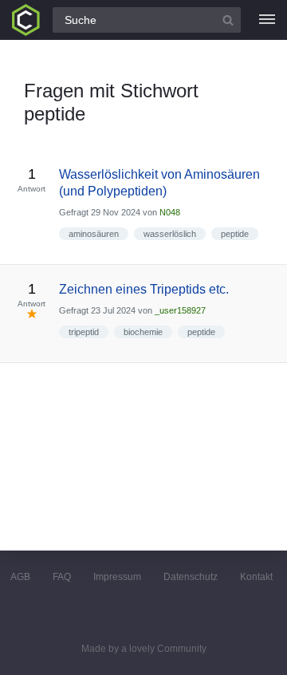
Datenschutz (190, 576)
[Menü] (267, 20)
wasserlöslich (170, 234)
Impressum (117, 576)
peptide (235, 234)
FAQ (62, 576)
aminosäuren (94, 234)
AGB (20, 576)
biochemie (143, 332)
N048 (169, 212)
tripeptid (84, 332)
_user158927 (180, 310)
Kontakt (256, 576)
